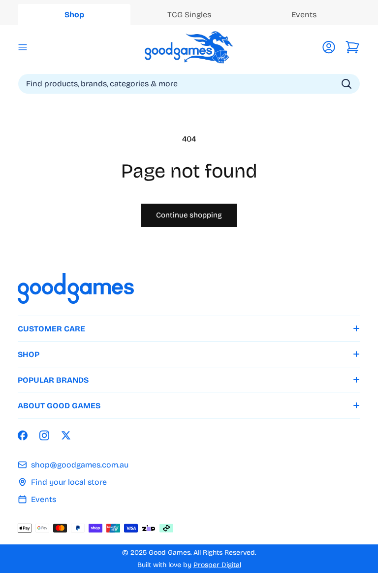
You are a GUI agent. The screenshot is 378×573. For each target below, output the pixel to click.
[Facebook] (23, 435)
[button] (23, 47)
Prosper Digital (217, 565)
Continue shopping (189, 215)
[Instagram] (44, 435)
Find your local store (69, 482)
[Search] (346, 84)
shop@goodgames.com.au (79, 464)
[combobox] (189, 84)
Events (43, 499)
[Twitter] (66, 435)
